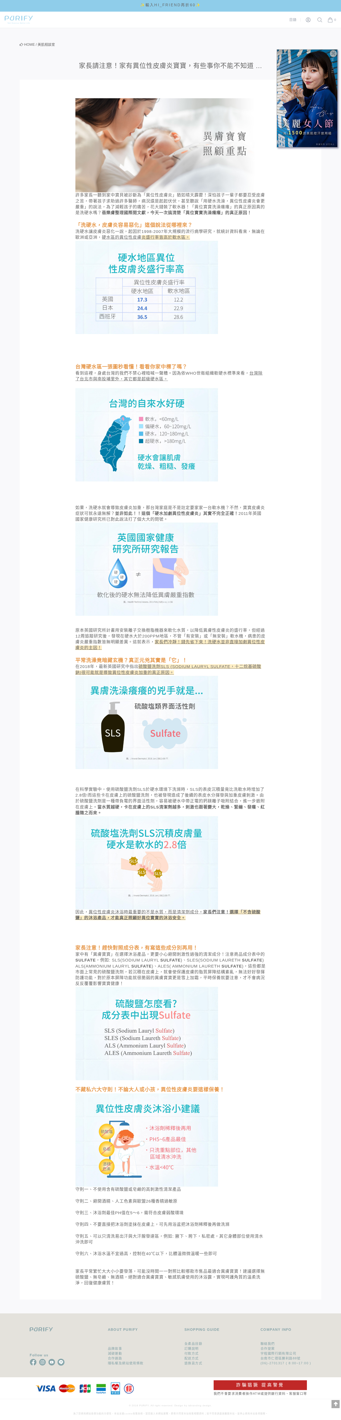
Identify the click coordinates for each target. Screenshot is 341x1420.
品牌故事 (115, 1348)
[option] (170, 5)
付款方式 (191, 1353)
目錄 (293, 20)
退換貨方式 (193, 1363)
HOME (29, 44)
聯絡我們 (268, 1343)
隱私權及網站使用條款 (126, 1363)
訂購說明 (191, 1348)
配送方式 (191, 1358)
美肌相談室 (46, 44)
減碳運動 (115, 1353)
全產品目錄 (193, 1343)
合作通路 (115, 1358)
